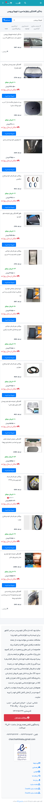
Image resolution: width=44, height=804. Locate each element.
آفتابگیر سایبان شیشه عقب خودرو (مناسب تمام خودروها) (11, 440)
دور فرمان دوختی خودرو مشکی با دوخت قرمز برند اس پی (11, 292)
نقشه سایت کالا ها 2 (31, 793)
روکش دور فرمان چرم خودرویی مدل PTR (14, 478)
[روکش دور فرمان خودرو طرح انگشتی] (33, 182)
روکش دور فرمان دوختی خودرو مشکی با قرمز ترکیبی (12, 327)
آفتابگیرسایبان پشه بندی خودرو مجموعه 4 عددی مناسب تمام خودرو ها (11, 595)
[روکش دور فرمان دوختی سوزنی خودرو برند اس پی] (33, 257)
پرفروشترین (16, 28)
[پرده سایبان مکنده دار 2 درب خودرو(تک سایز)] (33, 109)
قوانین (35, 771)
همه (6, 28)
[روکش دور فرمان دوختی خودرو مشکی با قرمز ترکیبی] (33, 333)
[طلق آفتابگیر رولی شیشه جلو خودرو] (33, 220)
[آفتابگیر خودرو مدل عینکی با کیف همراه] (33, 71)
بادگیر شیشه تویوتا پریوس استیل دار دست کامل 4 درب (12, 35)
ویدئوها (35, 763)
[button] (40, 3)
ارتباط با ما (35, 775)
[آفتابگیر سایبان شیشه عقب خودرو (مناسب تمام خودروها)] (33, 445)
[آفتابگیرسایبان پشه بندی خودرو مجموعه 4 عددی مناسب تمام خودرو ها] (33, 598)
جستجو (7, 20)
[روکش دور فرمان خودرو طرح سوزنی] (33, 370)
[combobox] (28, 20)
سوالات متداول (21, 718)
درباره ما (36, 780)
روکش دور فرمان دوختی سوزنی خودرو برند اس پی (13, 252)
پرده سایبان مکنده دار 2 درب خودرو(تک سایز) (11, 103)
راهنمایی (35, 767)
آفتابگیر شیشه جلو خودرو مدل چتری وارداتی (12, 555)
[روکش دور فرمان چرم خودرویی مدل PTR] (33, 483)
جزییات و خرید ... (9, 95)
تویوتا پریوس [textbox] (37, 20)
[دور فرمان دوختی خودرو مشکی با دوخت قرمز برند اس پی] (33, 295)
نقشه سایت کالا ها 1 (31, 788)
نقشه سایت (34, 784)
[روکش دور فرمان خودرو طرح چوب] (33, 523)
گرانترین (36, 28)
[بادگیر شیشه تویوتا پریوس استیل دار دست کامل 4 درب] (33, 41)
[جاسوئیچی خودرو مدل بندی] (33, 146)
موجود (27, 28)
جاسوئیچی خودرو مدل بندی (12, 139)
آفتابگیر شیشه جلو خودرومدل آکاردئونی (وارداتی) (11, 403)
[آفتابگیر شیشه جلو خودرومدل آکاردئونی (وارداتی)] (33, 408)
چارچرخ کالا (20, 801)
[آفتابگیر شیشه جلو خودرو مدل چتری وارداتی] (33, 560)
